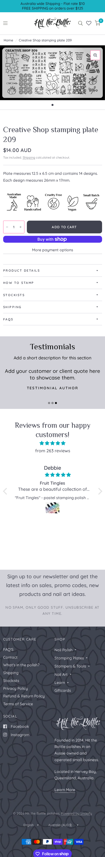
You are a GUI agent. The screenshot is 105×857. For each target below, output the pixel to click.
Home (8, 40)
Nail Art (61, 674)
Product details (21, 270)
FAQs (8, 319)
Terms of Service (18, 703)
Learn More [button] (64, 789)
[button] (6, 491)
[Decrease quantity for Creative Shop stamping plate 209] (7, 227)
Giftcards (62, 690)
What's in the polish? (21, 664)
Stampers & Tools (70, 666)
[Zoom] (95, 55)
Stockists (14, 295)
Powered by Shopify (76, 813)
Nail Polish (63, 649)
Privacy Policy (15, 688)
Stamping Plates (69, 657)
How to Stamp (18, 283)
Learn (59, 682)
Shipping (29, 157)
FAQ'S (8, 649)
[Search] (80, 23)
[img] (52, 443)
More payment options (52, 249)
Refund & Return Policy (24, 695)
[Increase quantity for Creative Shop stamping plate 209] (20, 227)
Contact (10, 657)
